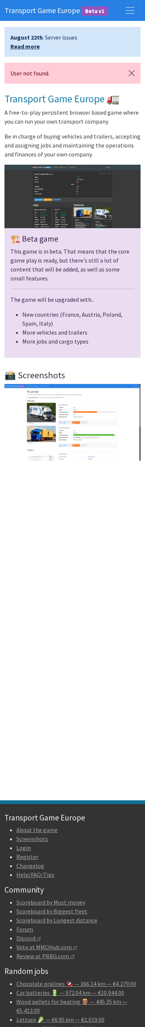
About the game (37, 830)
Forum (24, 929)
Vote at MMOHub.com (44, 947)
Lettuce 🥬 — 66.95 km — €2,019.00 (60, 1019)
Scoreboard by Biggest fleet (51, 911)
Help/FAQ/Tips (35, 874)
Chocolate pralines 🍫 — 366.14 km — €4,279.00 (76, 983)
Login (23, 847)
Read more (25, 46)
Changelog (30, 865)
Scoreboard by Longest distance (56, 920)
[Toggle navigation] (130, 10)
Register (27, 856)
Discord (26, 938)
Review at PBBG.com (43, 956)
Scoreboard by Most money (50, 902)
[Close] (132, 73)
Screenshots (32, 839)
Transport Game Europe (54, 10)
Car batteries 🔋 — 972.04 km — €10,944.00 (70, 992)
